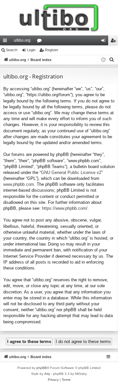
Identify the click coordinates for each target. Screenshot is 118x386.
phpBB (41, 368)
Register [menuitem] (114, 41)
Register (51, 50)
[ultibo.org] (59, 17)
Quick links (6, 41)
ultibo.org (22, 40)
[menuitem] (112, 59)
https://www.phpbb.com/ (65, 208)
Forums (40, 41)
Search (11, 50)
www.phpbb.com (18, 184)
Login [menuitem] (104, 41)
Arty (47, 373)
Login (31, 50)
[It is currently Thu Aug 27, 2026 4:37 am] (103, 60)
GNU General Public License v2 (71, 172)
